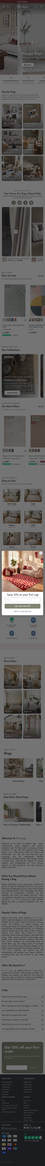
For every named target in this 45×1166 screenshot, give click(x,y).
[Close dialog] (40, 553)
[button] (22, 571)
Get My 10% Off (22, 606)
